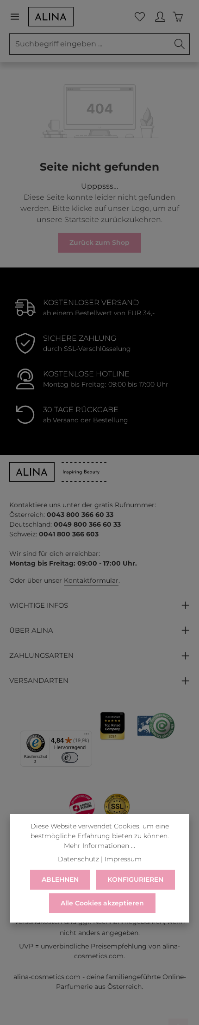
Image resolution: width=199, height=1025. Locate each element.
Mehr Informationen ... (99, 845)
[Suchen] (180, 44)
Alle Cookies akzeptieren (102, 903)
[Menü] (18, 16)
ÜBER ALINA (31, 630)
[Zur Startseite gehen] (51, 16)
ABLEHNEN (60, 879)
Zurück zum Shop (99, 242)
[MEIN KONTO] (160, 16)
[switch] (70, 757)
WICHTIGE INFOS (38, 605)
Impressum (123, 859)
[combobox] (89, 44)
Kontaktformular (91, 580)
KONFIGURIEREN (135, 879)
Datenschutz (78, 859)
